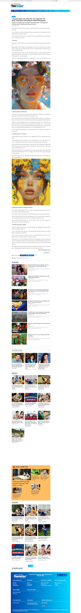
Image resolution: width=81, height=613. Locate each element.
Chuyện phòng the (45, 582)
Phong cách (29, 585)
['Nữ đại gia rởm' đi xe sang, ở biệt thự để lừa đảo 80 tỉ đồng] (19, 339)
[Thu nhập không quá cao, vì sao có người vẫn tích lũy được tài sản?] (18, 510)
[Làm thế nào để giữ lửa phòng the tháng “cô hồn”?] (18, 415)
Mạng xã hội (15, 585)
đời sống (26, 258)
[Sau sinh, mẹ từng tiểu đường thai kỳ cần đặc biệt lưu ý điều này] (17, 490)
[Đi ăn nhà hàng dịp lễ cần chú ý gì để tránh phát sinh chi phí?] (18, 379)
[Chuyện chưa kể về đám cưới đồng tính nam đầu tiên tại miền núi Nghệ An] (19, 280)
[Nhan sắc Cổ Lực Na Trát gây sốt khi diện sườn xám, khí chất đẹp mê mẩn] (31, 358)
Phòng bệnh (29, 584)
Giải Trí (28, 582)
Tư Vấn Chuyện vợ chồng (46, 585)
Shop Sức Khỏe (56, 10)
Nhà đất (14, 582)
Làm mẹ (56, 585)
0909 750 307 (44, 602)
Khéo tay (15, 593)
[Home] (12, 11)
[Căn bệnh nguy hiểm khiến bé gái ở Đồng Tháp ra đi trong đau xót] (44, 379)
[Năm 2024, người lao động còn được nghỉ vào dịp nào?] (19, 328)
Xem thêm (30, 566)
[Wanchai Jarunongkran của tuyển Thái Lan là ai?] (44, 530)
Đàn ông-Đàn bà (58, 582)
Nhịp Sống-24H (16, 10)
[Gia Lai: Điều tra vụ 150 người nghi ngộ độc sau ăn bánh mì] (31, 379)
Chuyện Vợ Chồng (29, 10)
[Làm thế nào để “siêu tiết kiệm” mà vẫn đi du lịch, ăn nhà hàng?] (44, 415)
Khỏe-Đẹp (22, 10)
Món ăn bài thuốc (16, 592)
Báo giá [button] (43, 605)
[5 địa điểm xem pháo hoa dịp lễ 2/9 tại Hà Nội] (31, 397)
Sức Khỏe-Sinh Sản (38, 10)
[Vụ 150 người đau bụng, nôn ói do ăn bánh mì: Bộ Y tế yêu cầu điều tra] (18, 397)
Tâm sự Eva (43, 584)
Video (51, 10)
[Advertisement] (31, 455)
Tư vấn (56, 584)
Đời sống (13, 16)
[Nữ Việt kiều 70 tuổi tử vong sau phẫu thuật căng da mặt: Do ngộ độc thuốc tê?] (19, 305)
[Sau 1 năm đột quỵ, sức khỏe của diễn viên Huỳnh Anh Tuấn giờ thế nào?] (18, 358)
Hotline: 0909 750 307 (28, 0)
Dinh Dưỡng (45, 10)
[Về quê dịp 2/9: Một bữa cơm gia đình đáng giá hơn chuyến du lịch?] (44, 397)
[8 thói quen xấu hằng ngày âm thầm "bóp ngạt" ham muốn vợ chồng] (22, 474)
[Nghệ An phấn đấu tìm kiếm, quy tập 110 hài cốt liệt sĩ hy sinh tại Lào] (18, 433)
